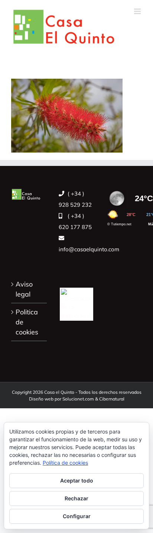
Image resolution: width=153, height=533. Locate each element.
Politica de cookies (27, 322)
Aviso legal (24, 289)
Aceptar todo (76, 480)
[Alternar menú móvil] (138, 11)
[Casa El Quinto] (76, 300)
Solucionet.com (78, 399)
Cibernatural (111, 399)
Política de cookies (65, 463)
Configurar (77, 516)
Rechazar (76, 498)
